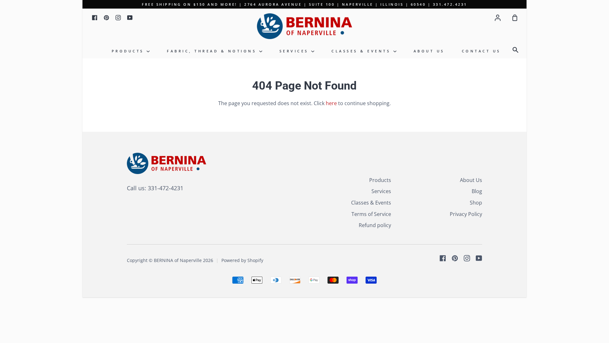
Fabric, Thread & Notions (213, 51)
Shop (476, 202)
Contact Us (481, 51)
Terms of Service (371, 214)
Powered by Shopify (242, 260)
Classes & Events (362, 51)
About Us (429, 51)
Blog (477, 191)
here (331, 103)
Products (129, 51)
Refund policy (375, 225)
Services (295, 51)
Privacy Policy (466, 214)
